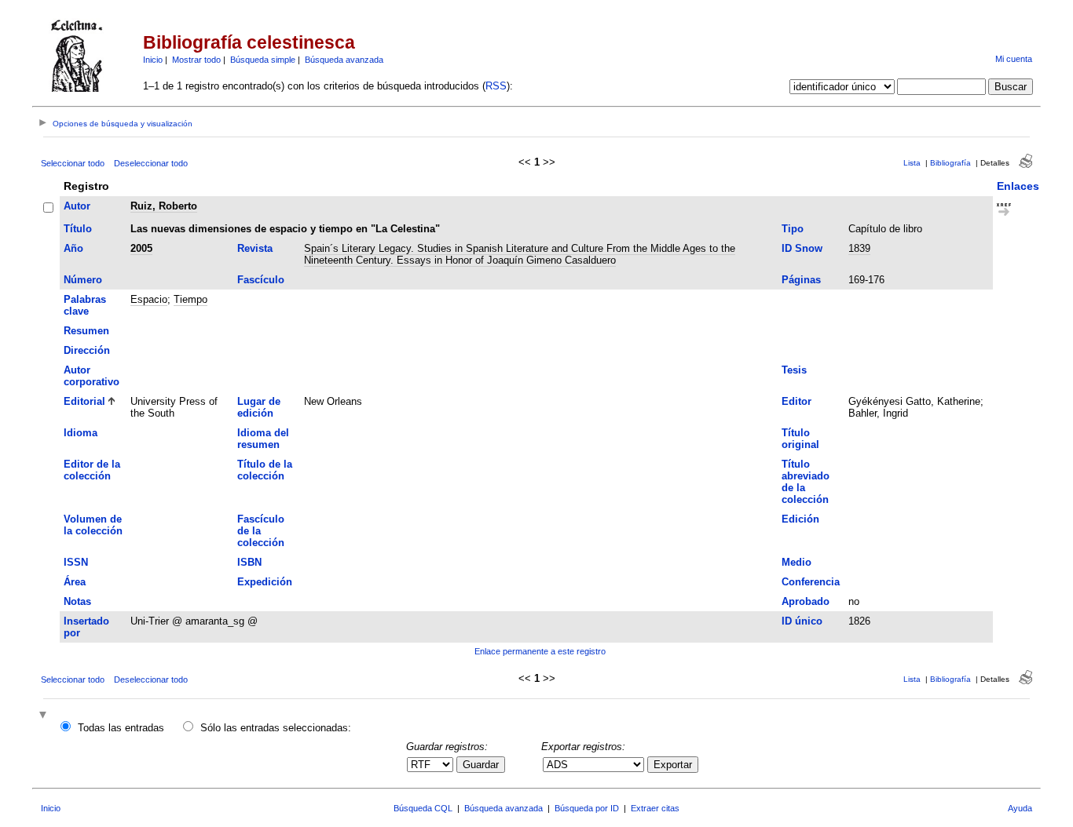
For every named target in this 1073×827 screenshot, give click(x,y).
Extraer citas (655, 808)
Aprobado (805, 601)
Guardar (481, 765)
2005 (141, 248)
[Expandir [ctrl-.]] (44, 716)
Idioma (80, 433)
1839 (859, 248)
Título (78, 229)
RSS (496, 86)
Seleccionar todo (72, 163)
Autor (77, 206)
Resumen (86, 331)
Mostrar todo (196, 59)
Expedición (264, 582)
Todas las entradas (121, 728)
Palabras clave (85, 305)
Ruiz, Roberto (163, 206)
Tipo (793, 229)
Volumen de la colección (93, 525)
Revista (255, 248)
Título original (800, 438)
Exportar (673, 765)
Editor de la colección (92, 470)
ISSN (76, 562)
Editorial (84, 401)
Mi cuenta (1013, 59)
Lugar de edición (258, 407)
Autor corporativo (91, 376)
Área (75, 582)
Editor (796, 401)
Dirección (87, 350)
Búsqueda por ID (587, 808)
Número (83, 280)
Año (73, 248)
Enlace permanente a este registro (540, 651)
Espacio (148, 299)
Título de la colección (264, 470)
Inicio (153, 59)
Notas (77, 601)
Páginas (801, 280)
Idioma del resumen (263, 438)
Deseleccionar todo (151, 163)
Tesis (794, 370)
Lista (912, 162)
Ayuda (1020, 808)
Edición (800, 519)
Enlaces (1018, 186)
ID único (802, 621)
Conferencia (811, 582)
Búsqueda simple (262, 59)
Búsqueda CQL (423, 808)
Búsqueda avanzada (344, 59)
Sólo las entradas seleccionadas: (275, 728)
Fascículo (260, 280)
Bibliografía (950, 162)
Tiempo (190, 299)
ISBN (249, 562)
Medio (796, 562)
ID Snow (802, 248)
